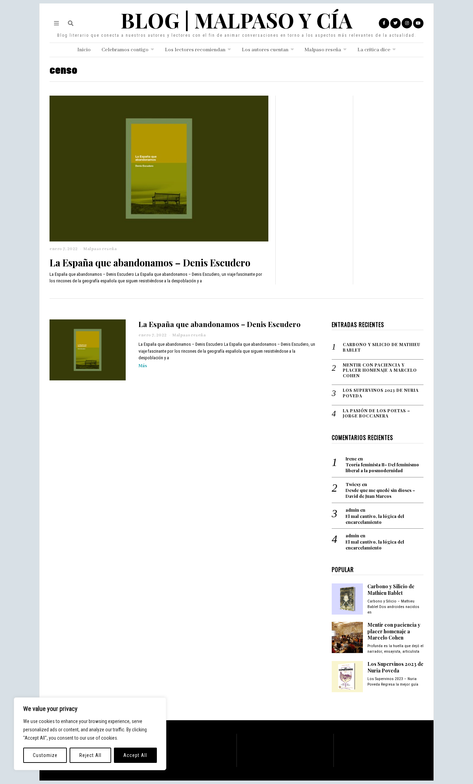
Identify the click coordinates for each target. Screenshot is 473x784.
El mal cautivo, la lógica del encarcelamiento (375, 519)
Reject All (90, 755)
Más (143, 365)
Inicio (84, 50)
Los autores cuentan (265, 50)
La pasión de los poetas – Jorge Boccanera (376, 413)
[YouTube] (418, 23)
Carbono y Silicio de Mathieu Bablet (381, 347)
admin (352, 510)
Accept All (135, 755)
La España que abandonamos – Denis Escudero (150, 262)
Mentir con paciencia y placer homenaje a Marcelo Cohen (380, 370)
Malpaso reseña (323, 50)
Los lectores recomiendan (195, 50)
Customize (45, 755)
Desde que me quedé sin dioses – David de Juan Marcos (380, 493)
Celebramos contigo (125, 50)
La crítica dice (373, 50)
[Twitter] (395, 23)
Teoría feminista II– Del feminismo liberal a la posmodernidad (382, 467)
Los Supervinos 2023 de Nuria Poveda (381, 393)
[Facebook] (384, 23)
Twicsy (353, 484)
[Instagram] (407, 23)
